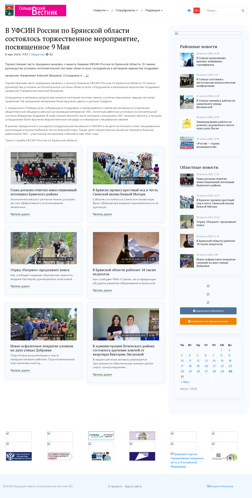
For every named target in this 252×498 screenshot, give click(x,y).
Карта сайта (133, 486)
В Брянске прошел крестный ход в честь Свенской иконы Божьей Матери (125, 192)
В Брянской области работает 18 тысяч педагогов (124, 272)
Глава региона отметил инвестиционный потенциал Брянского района (43, 192)
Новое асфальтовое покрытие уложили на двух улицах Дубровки (41, 348)
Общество (38, 54)
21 (214, 366)
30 (230, 371)
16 (230, 360)
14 (214, 360)
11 (190, 360)
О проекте (115, 486)
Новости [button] (99, 10)
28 (214, 371)
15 (222, 360)
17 (182, 366)
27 (206, 371)
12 (198, 360)
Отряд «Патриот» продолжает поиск (39, 270)
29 (222, 371)
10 (182, 360)
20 (206, 366)
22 (222, 366)
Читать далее (20, 214)
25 (190, 371)
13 (206, 360)
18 (190, 366)
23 (230, 366)
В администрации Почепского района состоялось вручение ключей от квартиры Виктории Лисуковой (123, 350)
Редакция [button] (152, 10)
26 (198, 371)
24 (182, 371)
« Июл (185, 382)
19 (198, 366)
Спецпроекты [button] (125, 10)
